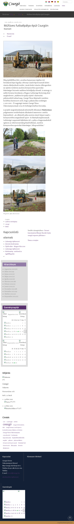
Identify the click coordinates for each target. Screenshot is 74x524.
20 (18, 331)
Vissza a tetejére (33, 240)
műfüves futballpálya (11, 222)
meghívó (5, 440)
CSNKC (16, 422)
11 (14, 329)
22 (22, 331)
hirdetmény (14, 435)
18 (14, 331)
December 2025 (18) (10, 289)
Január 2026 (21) (9, 286)
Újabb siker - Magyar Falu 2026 (15, 246)
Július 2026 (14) (9, 272)
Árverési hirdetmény (12, 244)
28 (20, 334)
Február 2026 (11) (9, 284)
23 (25, 331)
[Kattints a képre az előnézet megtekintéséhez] (27, 59)
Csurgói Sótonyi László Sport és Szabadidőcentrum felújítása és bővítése (12, 429)
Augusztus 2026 (13, 314)
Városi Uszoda (6, 445)
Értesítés (20, 445)
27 (18, 334)
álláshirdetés (6, 448)
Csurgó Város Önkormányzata (11, 432)
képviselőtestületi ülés (18, 438)
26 (16, 334)
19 (16, 331)
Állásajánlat (14, 445)
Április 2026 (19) (9, 279)
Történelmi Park (22, 443)
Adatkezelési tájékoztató (10, 477)
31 (12, 337)
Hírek (20, 14)
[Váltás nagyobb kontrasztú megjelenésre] (58, 2)
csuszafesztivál (7, 435)
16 (25, 328)
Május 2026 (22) (9, 277)
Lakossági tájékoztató (12, 241)
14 (20, 329)
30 (25, 334)
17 (12, 331)
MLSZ (7, 227)
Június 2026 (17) (9, 274)
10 (12, 329)
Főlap (11, 14)
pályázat (10, 440)
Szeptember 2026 (13, 343)
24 (12, 334)
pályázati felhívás (18, 440)
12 (16, 329)
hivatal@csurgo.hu (13, 473)
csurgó (7, 224)
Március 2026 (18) (10, 281)
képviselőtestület (7, 438)
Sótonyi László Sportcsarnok (10, 443)
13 (18, 329)
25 (14, 334)
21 (20, 331)
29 (22, 334)
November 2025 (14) (10, 291)
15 (22, 329)
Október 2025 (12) (10, 294)
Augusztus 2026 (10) (10, 269)
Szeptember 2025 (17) (11, 296)
